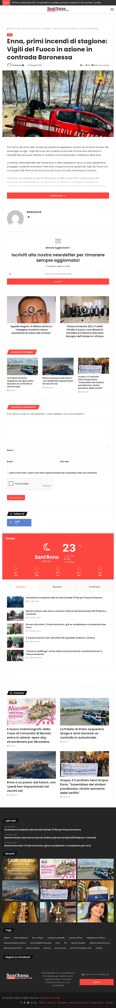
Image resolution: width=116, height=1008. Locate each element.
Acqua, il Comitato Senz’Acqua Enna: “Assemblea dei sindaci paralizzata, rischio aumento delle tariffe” (91, 382)
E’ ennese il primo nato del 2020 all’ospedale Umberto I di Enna (60, 637)
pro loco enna (60, 948)
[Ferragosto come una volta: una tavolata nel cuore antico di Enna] (20, 912)
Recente (57, 586)
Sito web (64, 461)
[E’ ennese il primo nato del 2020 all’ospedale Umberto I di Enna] (15, 642)
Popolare (21, 586)
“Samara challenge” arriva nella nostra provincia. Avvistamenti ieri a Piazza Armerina (64, 653)
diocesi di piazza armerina (15, 943)
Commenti (94, 586)
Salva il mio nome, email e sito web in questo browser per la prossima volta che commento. (53, 473)
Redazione (17, 65)
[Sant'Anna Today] (58, 9)
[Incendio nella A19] (58, 912)
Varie (19, 28)
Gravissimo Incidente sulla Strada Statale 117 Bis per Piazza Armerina (64, 597)
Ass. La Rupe (37, 938)
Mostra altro (57, 195)
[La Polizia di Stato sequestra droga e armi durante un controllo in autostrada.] (22, 366)
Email (10, 461)
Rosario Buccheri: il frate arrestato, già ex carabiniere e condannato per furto (66, 626)
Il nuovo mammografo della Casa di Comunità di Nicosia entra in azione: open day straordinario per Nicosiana (29, 735)
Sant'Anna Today (52, 998)
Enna (58, 943)
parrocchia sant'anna (13, 948)
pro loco (47, 948)
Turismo (99, 948)
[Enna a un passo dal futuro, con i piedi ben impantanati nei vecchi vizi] (57, 366)
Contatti (109, 1002)
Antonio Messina (21, 938)
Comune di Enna (76, 938)
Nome (10, 450)
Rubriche (51, 1002)
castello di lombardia (56, 938)
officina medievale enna (100, 943)
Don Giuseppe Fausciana (40, 943)
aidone (7, 938)
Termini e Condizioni (79, 1002)
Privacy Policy (97, 1002)
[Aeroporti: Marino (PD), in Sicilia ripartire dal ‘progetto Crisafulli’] (95, 912)
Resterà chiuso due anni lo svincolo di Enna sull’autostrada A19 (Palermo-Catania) (66, 613)
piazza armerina (33, 948)
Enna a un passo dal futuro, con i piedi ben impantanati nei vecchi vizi (57, 380)
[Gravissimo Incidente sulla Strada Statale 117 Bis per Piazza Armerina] (15, 602)
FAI (65, 943)
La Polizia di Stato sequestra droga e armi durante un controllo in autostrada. (20, 382)
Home (12, 28)
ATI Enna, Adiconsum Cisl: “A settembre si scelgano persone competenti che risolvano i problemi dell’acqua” (62, 2)
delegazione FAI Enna (96, 938)
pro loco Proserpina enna (81, 948)
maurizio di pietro (78, 943)
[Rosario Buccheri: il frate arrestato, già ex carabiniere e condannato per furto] (15, 628)
